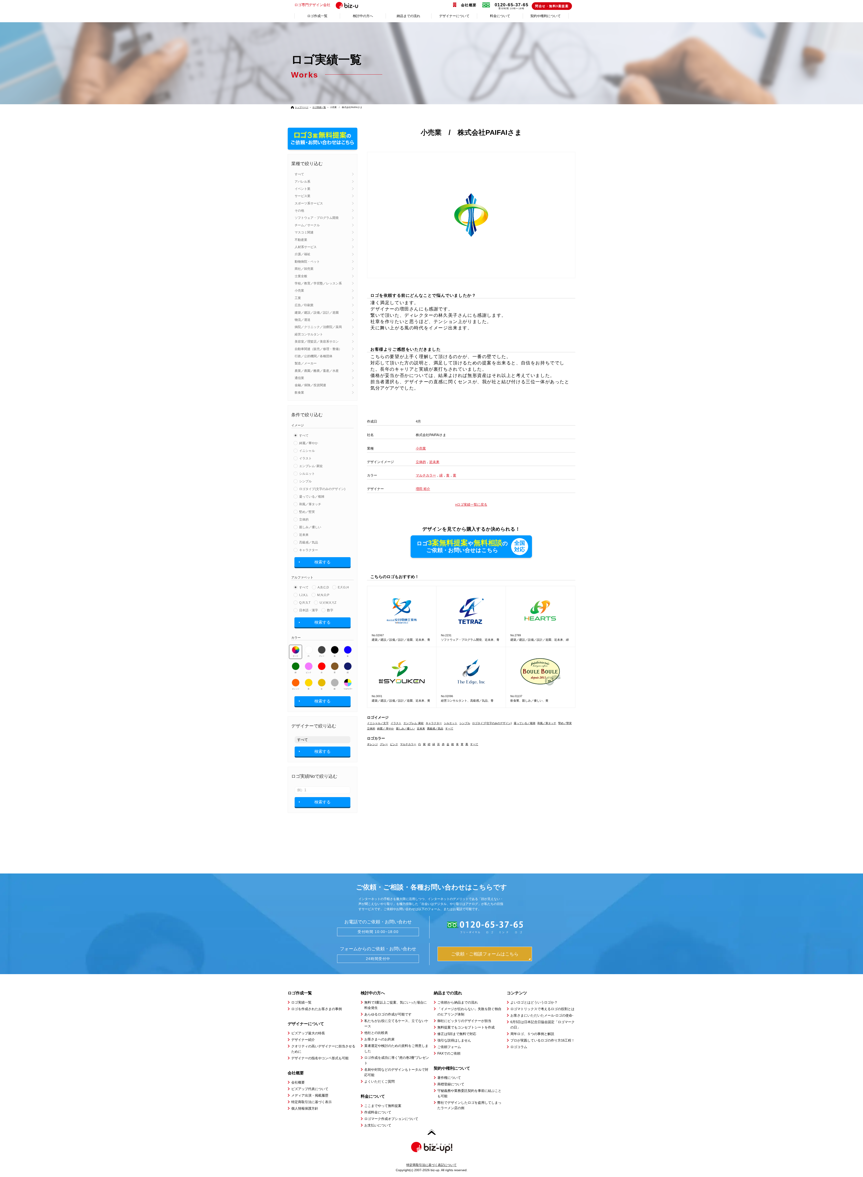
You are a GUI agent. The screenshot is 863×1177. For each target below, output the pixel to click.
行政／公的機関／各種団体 (313, 356)
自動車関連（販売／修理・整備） (318, 349)
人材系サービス (306, 247)
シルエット (307, 473)
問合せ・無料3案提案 (552, 6)
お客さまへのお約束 (379, 1039)
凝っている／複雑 (311, 496)
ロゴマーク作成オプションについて (391, 1119)
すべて (299, 174)
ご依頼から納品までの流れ (457, 1002)
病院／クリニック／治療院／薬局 (318, 327)
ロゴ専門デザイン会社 (312, 5)
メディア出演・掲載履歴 (309, 1095)
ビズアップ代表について (309, 1089)
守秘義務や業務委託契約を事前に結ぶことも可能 (469, 1093)
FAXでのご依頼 (448, 1053)
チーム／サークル (307, 225)
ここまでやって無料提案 (382, 1106)
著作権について (449, 1077)
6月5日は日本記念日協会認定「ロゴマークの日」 (542, 1024)
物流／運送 (302, 319)
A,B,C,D (323, 587)
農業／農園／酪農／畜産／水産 (317, 370)
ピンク (308, 673)
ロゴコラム (518, 1047)
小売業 (299, 290)
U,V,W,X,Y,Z (328, 602)
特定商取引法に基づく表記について (431, 1165)
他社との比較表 (376, 1033)
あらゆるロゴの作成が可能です (387, 1014)
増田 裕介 (423, 489)
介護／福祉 (302, 254)
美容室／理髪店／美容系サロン (317, 341)
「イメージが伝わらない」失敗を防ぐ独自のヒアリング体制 (469, 1011)
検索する (322, 562)
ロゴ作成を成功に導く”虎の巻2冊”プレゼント (396, 1060)
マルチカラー (347, 689)
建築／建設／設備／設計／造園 (317, 312)
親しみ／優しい (310, 527)
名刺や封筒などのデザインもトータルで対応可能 (396, 1072)
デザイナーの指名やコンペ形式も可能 (320, 1058)
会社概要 (469, 5)
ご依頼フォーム (449, 1047)
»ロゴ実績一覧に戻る (471, 504)
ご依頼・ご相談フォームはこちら (484, 953)
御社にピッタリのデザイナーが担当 (464, 1021)
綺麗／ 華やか (385, 728)
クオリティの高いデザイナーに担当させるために (323, 1048)
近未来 (304, 534)
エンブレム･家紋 (311, 466)
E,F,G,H (343, 587)
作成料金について (377, 1112)
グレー (321, 656)
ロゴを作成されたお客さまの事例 (316, 1009)
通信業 (299, 378)
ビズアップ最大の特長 (308, 1033)
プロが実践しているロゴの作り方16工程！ (542, 1040)
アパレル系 (302, 181)
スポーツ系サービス (309, 203)
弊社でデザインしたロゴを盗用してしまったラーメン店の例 (469, 1105)
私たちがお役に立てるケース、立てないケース (396, 1023)
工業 (298, 298)
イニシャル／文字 (378, 723)
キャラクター (308, 550)
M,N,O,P (323, 595)
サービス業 (302, 196)
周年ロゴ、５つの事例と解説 (532, 1034)
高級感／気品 (308, 542)
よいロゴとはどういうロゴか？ (534, 1002)
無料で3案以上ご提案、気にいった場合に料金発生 (395, 1005)
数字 (330, 610)
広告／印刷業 (304, 305)
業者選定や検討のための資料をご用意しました (396, 1048)
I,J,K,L (303, 595)
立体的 (304, 519)
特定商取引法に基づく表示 (311, 1102)
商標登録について (450, 1084)
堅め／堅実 (307, 512)
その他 (299, 210)
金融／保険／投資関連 (310, 385)
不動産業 (301, 240)
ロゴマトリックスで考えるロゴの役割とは (542, 1009)
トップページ (301, 107)
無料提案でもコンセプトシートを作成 (466, 1027)
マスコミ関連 (304, 232)
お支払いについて (377, 1125)
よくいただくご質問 (379, 1081)
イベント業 (302, 189)
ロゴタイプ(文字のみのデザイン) (322, 489)
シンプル (305, 481)
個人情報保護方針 (304, 1108)
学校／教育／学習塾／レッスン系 (318, 283)
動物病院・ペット (307, 261)
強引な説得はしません (454, 1040)
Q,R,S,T (305, 602)
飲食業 (299, 392)
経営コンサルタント (309, 334)
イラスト (305, 458)
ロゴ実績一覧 (319, 107)
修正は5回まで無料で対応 (456, 1034)
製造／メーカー (306, 363)
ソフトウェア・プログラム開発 (317, 217)
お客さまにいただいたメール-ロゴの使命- (541, 1015)
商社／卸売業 (304, 268)
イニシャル (307, 450)
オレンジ (295, 689)
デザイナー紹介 (303, 1040)
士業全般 (301, 276)
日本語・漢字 (308, 610)
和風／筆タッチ (310, 504)
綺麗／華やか (308, 443)
